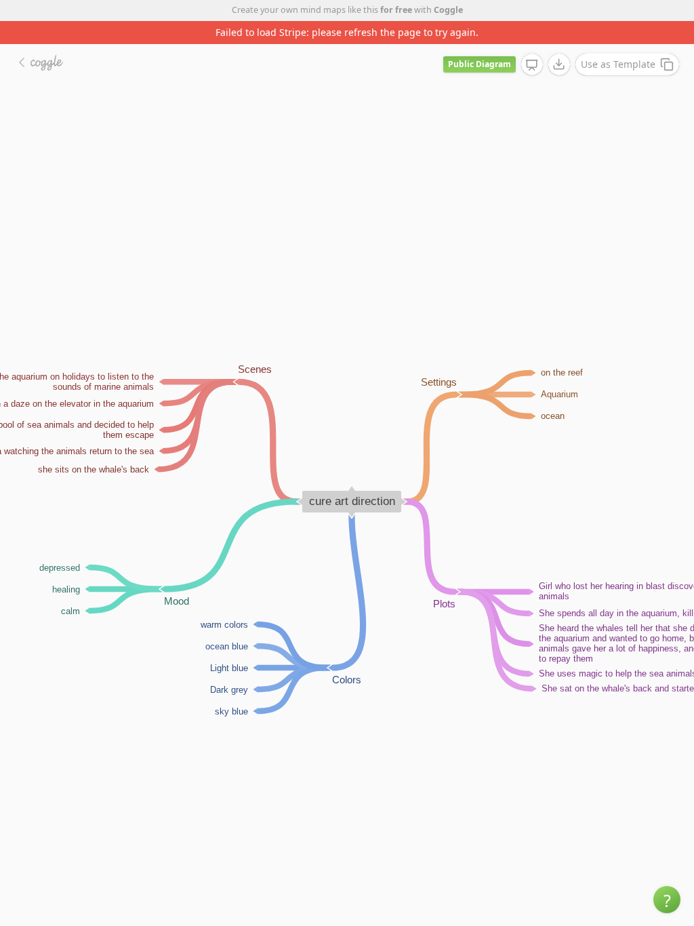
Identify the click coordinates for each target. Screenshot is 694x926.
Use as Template (618, 64)
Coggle (448, 10)
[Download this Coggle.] (559, 64)
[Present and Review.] (532, 65)
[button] (666, 899)
